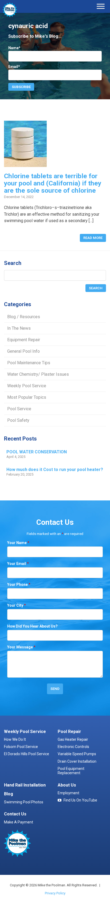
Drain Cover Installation (77, 761)
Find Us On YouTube (80, 800)
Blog (8, 793)
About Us (67, 785)
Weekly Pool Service (26, 385)
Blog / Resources (23, 316)
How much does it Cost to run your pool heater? (54, 469)
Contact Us (15, 813)
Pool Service (19, 408)
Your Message (21, 647)
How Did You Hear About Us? (32, 626)
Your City (16, 605)
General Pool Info (23, 351)
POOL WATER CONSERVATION (36, 452)
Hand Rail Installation (25, 785)
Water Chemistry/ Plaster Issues (38, 374)
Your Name (18, 543)
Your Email (18, 563)
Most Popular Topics (26, 397)
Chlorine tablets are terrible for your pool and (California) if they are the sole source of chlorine (52, 183)
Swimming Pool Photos (23, 802)
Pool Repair (69, 731)
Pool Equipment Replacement (71, 770)
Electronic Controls (73, 747)
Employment (68, 793)
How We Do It (15, 739)
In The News (19, 328)
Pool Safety (18, 420)
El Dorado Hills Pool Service (26, 754)
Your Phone (18, 584)
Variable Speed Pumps (77, 754)
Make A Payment (18, 822)
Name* (14, 48)
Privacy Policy (55, 893)
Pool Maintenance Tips (28, 362)
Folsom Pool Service (21, 747)
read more (93, 238)
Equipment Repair (23, 339)
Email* (14, 66)
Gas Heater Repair (73, 739)
